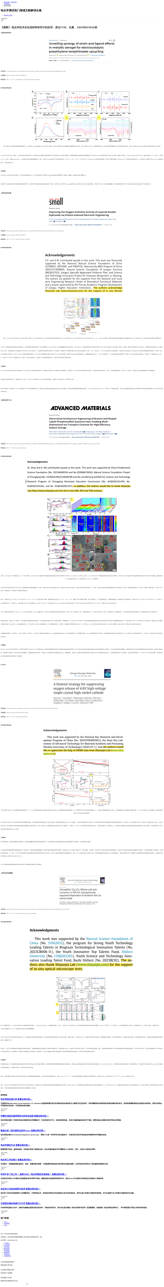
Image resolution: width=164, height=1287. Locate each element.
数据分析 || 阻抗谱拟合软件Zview (15, 1130)
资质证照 (7, 1254)
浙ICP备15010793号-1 (79, 1284)
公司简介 (7, 1243)
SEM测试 (7, 1223)
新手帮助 (7, 1250)
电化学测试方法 (8, 1145)
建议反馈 (7, 1248)
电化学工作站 (8, 15)
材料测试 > (7, 4)
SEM (5, 1225)
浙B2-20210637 (67, 1284)
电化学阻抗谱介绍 (9, 1099)
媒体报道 (7, 1252)
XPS (5, 1222)
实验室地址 (7, 1256)
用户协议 (7, 1247)
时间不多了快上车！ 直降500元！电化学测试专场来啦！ (26, 1174)
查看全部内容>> (25, 1099)
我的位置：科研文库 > (11, 2)
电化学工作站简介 (9, 1160)
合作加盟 (7, 1245)
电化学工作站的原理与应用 (13, 1189)
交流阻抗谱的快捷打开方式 (13, 1203)
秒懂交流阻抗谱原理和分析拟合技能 (17, 1116)
